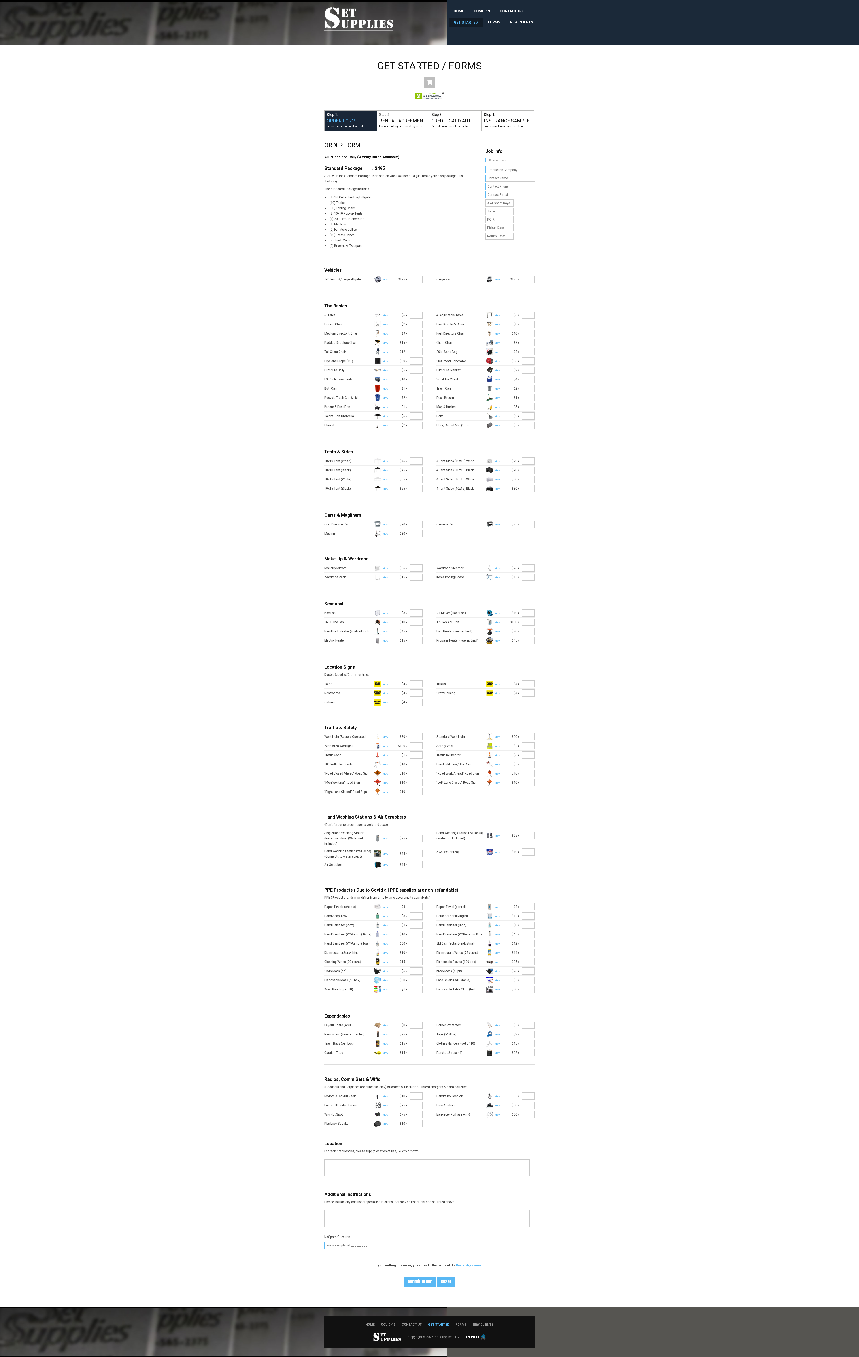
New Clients (521, 22)
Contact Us (511, 11)
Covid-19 (482, 11)
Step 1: (345, 120)
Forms (494, 22)
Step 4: (507, 120)
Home (459, 11)
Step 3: (454, 120)
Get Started (466, 22)
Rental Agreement (469, 1265)
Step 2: (402, 120)
